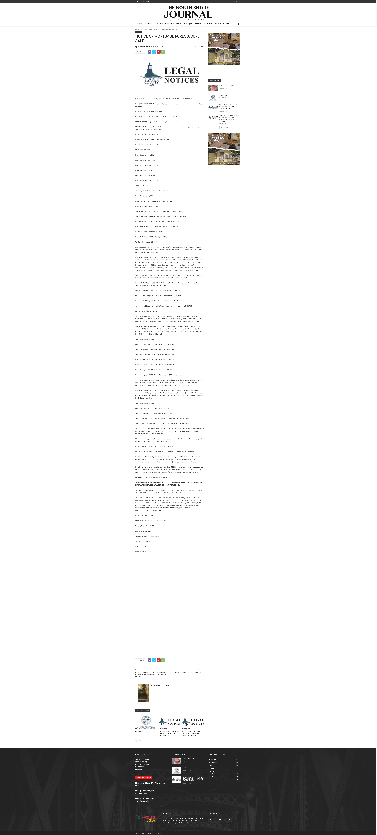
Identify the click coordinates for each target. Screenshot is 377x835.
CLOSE (299, 403)
